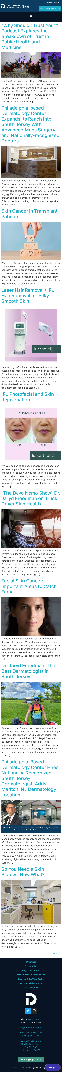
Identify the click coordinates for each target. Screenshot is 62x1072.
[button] (31, 16)
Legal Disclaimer (31, 970)
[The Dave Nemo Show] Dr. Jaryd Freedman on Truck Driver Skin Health (30, 498)
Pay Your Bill (31, 966)
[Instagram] (34, 1011)
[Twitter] (28, 1011)
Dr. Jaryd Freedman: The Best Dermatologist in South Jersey (28, 671)
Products (31, 962)
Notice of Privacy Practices (31, 974)
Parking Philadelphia (31, 983)
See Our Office (31, 987)
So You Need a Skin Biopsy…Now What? (23, 871)
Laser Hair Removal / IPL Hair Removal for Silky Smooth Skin (27, 295)
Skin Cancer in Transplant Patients (29, 213)
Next (56, 953)
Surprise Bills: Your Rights (31, 979)
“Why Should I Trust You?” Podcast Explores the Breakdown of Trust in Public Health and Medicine (29, 36)
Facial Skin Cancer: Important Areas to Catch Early (29, 586)
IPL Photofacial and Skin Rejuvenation (27, 396)
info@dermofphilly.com (31, 1027)
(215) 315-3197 (54, 2)
